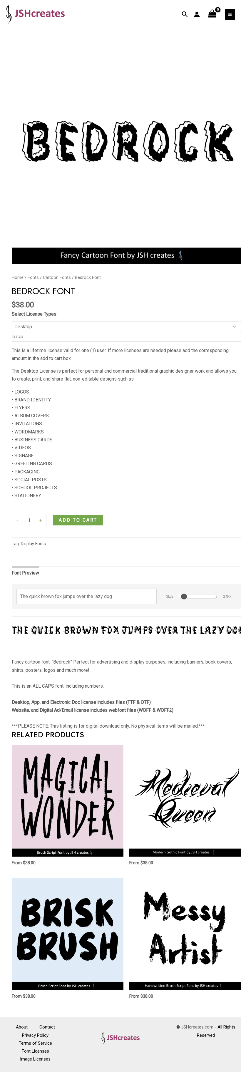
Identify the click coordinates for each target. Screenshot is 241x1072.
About (22, 1027)
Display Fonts (33, 543)
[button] (185, 14)
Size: (170, 596)
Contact (47, 1027)
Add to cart (78, 520)
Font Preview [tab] (25, 573)
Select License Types (34, 314)
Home (18, 277)
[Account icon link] (197, 14)
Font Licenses (35, 1051)
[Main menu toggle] (230, 14)
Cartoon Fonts (57, 277)
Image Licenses (35, 1059)
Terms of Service (35, 1043)
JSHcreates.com (197, 1027)
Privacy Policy (35, 1035)
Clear (17, 337)
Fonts (33, 277)
